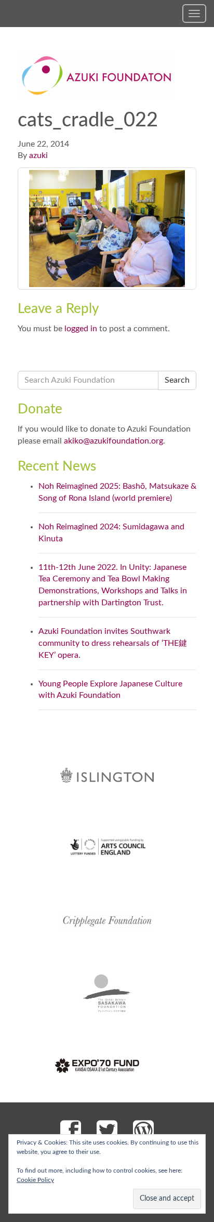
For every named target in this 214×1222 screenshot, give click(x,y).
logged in (80, 328)
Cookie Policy (35, 1180)
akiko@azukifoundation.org (113, 441)
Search (177, 380)
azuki (38, 155)
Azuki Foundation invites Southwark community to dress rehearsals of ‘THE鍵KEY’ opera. (112, 643)
